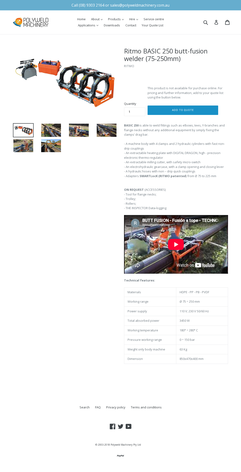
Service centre (154, 19)
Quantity (130, 104)
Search (85, 407)
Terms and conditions (146, 407)
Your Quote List (152, 25)
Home (81, 19)
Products (117, 19)
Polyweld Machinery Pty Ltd (126, 444)
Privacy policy (115, 407)
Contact (130, 25)
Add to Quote (183, 110)
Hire (135, 19)
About (98, 19)
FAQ (98, 407)
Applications (89, 25)
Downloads (112, 25)
